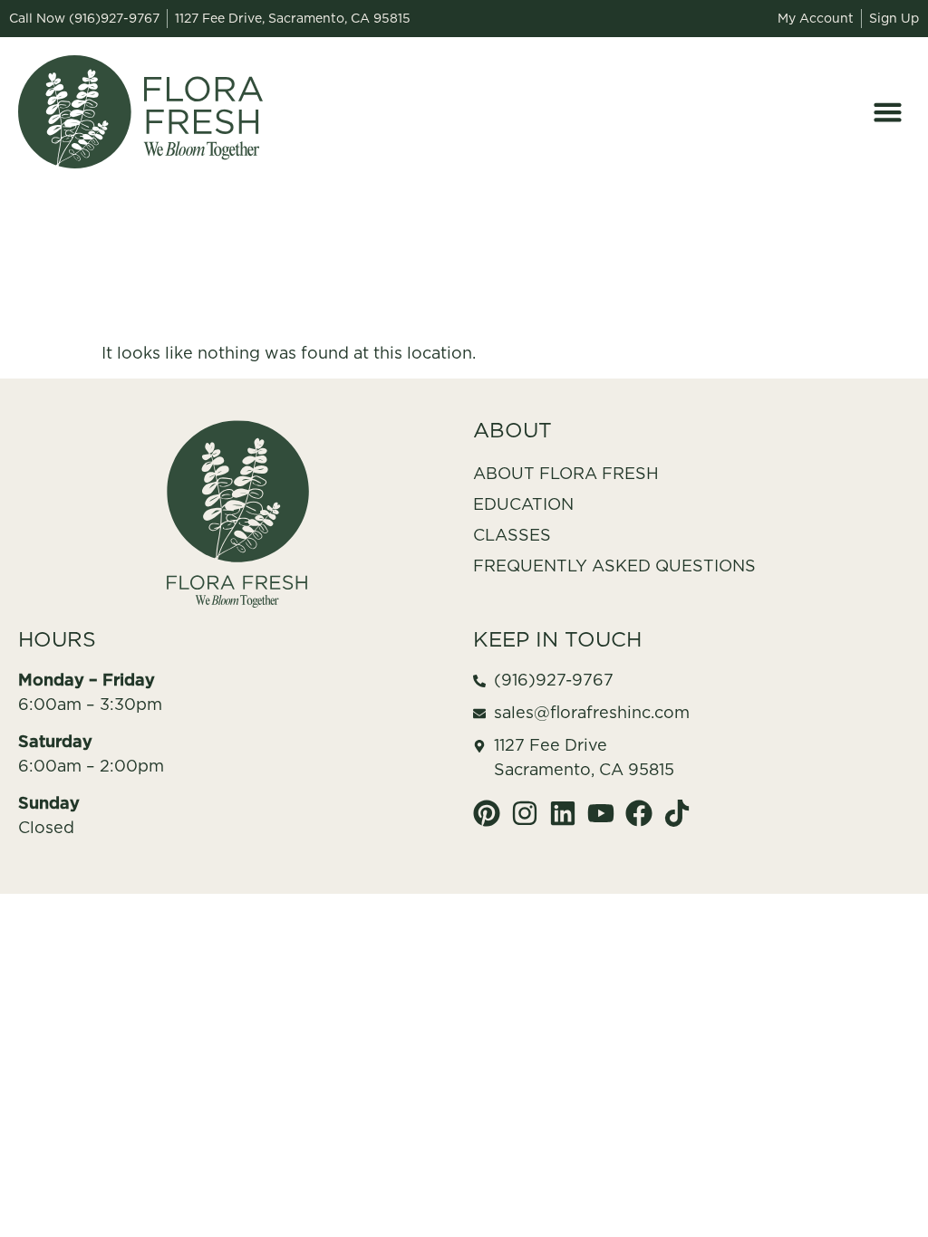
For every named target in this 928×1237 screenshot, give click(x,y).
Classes (512, 534)
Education (523, 504)
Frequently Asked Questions (614, 565)
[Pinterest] (486, 813)
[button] (888, 112)
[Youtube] (600, 813)
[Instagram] (524, 813)
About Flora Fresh (566, 473)
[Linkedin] (562, 813)
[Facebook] (638, 813)
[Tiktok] (677, 813)
